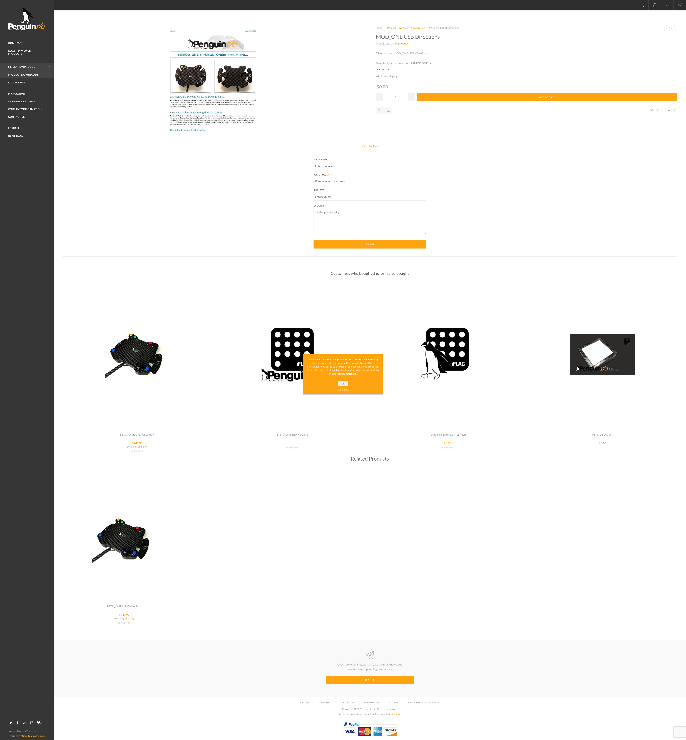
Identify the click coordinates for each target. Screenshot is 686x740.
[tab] (370, 145)
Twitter (652, 110)
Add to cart (547, 97)
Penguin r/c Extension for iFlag (447, 434)
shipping (142, 446)
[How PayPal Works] (369, 738)
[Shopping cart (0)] (679, 5)
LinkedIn (669, 110)
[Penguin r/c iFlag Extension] (447, 354)
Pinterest (657, 110)
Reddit (674, 110)
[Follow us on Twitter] (11, 723)
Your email (321, 174)
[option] (124, 551)
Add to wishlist (380, 110)
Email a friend (388, 110)
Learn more (343, 389)
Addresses (324, 702)
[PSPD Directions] (602, 354)
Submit (370, 244)
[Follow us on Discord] (39, 723)
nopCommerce (30, 730)
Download (383, 69)
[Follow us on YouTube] (25, 723)
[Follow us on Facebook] (18, 723)
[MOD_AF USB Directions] (667, 28)
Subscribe (370, 680)
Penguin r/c (402, 43)
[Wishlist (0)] (667, 5)
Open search (642, 5)
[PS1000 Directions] (674, 28)
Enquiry (319, 205)
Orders (304, 702)
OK (343, 383)
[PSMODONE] (137, 354)
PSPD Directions (602, 434)
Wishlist (394, 702)
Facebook (663, 110)
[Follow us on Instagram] (32, 723)
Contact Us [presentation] (370, 145)
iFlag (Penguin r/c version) (292, 434)
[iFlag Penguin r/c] (292, 354)
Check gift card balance (423, 702)
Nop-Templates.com (33, 735)
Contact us (346, 702)
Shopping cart (371, 702)
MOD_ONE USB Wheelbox (137, 434)
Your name (320, 159)
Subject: (319, 190)
